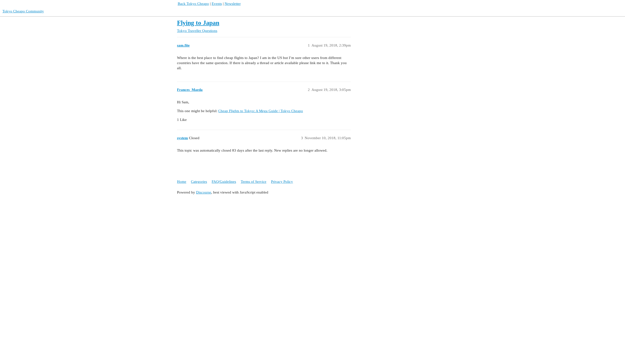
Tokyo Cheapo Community (23, 11)
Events (217, 4)
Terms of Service (253, 182)
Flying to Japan (198, 22)
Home (181, 182)
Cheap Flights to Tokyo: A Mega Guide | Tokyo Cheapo (260, 111)
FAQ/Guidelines (224, 182)
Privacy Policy (282, 182)
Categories (199, 182)
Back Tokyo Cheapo (193, 4)
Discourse (203, 192)
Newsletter (233, 4)
